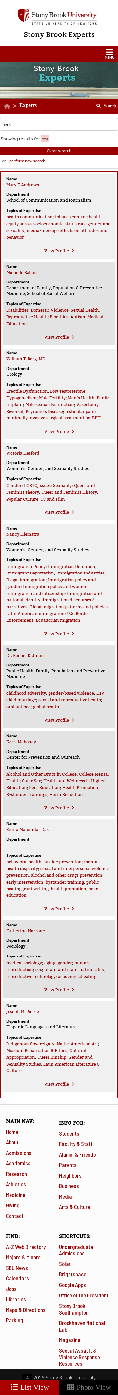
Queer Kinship (51, 1057)
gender (65, 963)
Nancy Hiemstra (22, 534)
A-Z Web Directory (26, 1246)
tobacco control (71, 217)
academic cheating (77, 976)
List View (33, 1387)
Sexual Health (85, 310)
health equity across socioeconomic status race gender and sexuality (58, 223)
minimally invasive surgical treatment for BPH (53, 418)
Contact (15, 1215)
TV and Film (53, 499)
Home (12, 1131)
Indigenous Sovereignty (30, 1043)
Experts (28, 105)
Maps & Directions (26, 1309)
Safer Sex (31, 781)
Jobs (11, 1288)
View (56, 251)
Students (69, 1133)
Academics (18, 1163)
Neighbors (70, 1175)
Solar (65, 1263)
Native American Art (77, 1043)
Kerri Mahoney (21, 742)
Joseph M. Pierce (22, 1011)
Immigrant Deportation (30, 573)
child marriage (21, 700)
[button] (59, 54)
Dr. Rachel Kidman (25, 655)
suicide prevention (63, 862)
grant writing (35, 888)
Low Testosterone (67, 391)
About (12, 1142)
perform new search (27, 160)
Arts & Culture (74, 1207)
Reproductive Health (27, 317)
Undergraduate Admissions (76, 1249)
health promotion (68, 888)
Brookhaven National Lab (82, 1326)
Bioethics (59, 317)
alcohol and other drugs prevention (66, 875)
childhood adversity (26, 693)
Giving (13, 1205)
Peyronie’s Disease (44, 411)
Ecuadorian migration (58, 620)
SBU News (17, 1267)
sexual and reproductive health (69, 700)
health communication (29, 217)
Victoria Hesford (22, 453)
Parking (14, 1320)
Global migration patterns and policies (69, 607)
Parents (68, 1164)
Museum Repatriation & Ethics (36, 1050)
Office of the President (83, 1295)
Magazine (69, 1340)
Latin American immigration (35, 613)
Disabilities (17, 310)
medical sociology (24, 963)
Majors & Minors (23, 1257)
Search (103, 103)
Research (16, 1173)
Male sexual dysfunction (49, 404)
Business (69, 1185)
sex (38, 969)
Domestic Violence (50, 310)
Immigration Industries (80, 573)
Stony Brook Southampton (73, 1309)
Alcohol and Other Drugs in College (41, 774)
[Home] (7, 106)
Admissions (18, 1152)
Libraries (16, 1299)
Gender (14, 485)
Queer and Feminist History (69, 492)
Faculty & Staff (76, 1143)
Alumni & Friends (77, 1154)
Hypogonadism (21, 398)
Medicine (15, 1194)
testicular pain (80, 411)
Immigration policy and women (55, 586)
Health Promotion (80, 787)
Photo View (93, 1387)
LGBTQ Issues (37, 485)
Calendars (17, 1278)
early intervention (24, 882)
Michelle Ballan (21, 272)
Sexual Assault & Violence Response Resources (79, 1357)
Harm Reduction (66, 794)
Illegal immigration (26, 580)
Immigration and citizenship (35, 593)
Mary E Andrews (22, 185)
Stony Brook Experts (59, 34)
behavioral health (23, 862)
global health (46, 706)
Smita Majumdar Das (27, 829)
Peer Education (44, 787)
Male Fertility (52, 398)
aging (49, 963)
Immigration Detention (71, 566)
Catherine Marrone (25, 931)
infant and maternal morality (74, 969)
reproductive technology (31, 976)
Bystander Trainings (26, 794)
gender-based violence (71, 693)
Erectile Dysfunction (27, 391)
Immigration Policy (26, 566)
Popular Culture (22, 499)
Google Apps (72, 1284)
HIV (100, 693)
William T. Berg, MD (25, 359)
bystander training (65, 882)
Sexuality (62, 485)
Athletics (16, 1184)
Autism (77, 317)
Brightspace (72, 1274)
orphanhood (18, 706)
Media (65, 1196)
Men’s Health (81, 398)
